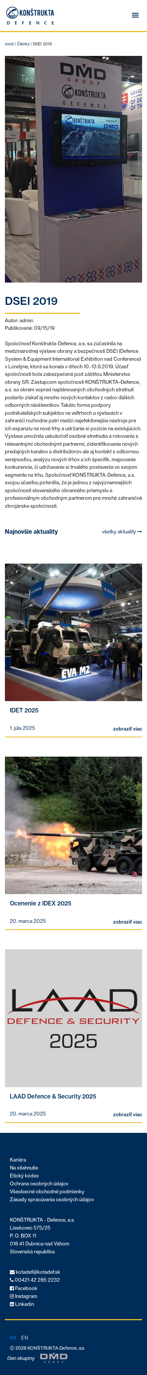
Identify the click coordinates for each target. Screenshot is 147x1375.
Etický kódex (24, 1176)
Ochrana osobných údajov (39, 1184)
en (24, 1338)
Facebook (25, 1288)
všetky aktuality (119, 532)
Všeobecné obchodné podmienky (47, 1191)
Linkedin (24, 1304)
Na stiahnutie (24, 1168)
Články (23, 44)
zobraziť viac (127, 729)
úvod (9, 44)
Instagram (25, 1296)
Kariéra (18, 1160)
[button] (135, 15)
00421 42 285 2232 (37, 1280)
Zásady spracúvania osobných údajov (52, 1199)
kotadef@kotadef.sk (37, 1272)
